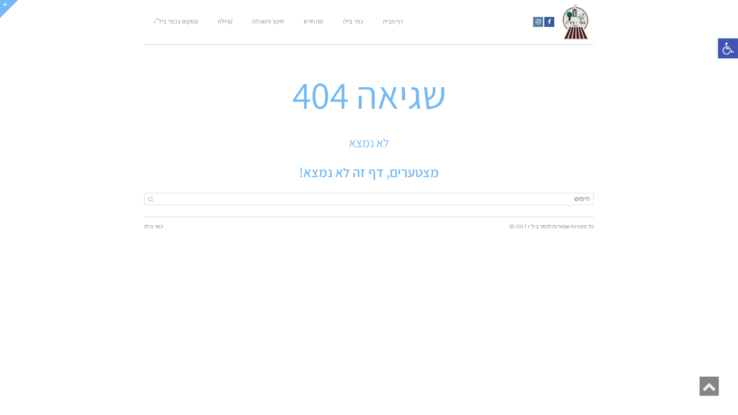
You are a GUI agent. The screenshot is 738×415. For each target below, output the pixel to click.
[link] (549, 22)
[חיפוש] (151, 199)
